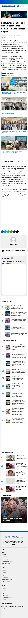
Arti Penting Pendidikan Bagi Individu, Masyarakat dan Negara (21, 472)
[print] (11, 231)
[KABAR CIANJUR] (8, 7)
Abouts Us (7, 541)
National (4, 552)
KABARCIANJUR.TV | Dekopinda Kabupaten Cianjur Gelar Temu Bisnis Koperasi (19, 371)
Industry (4, 558)
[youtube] (8, 2)
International (5, 559)
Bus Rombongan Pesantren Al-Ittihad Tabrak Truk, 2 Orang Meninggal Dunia (21, 465)
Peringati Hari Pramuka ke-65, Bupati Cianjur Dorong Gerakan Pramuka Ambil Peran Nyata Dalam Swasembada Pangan (18, 411)
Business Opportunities (7, 561)
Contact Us (13, 541)
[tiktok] (10, 2)
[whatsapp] (8, 231)
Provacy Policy (20, 541)
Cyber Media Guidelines (19, 542)
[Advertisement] (14, 213)
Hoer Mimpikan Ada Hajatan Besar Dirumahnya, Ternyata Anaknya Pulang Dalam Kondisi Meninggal (21, 480)
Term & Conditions (8, 542)
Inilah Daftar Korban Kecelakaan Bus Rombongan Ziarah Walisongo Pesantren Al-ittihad (21, 488)
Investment (4, 556)
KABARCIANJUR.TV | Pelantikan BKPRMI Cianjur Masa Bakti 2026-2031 (18, 378)
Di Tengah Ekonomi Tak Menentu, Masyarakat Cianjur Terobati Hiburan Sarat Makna (13, 518)
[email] (14, 231)
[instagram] (6, 2)
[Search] (26, 2)
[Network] (18, 6)
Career (14, 544)
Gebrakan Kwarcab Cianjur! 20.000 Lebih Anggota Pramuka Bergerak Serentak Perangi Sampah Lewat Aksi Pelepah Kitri (18, 421)
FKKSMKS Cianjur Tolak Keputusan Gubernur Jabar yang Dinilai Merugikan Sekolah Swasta (21, 457)
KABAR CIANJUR (12, 614)
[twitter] (5, 231)
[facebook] (1, 2)
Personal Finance (6, 563)
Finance (4, 554)
